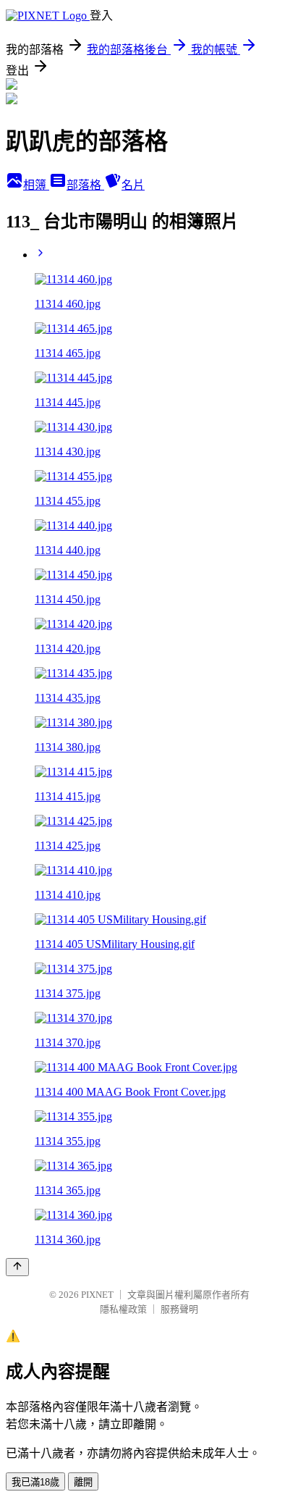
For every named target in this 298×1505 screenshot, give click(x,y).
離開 (83, 1482)
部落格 (85, 185)
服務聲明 (179, 1309)
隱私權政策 (123, 1309)
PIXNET (97, 1294)
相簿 (36, 185)
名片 (133, 185)
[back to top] (17, 1267)
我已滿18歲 (35, 1482)
